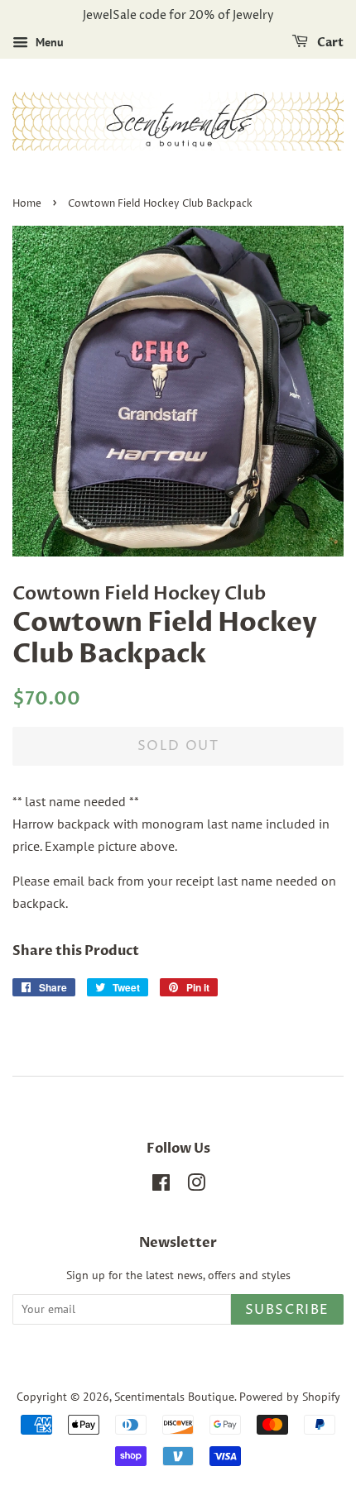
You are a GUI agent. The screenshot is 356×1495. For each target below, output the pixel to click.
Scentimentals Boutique (174, 1396)
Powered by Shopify (289, 1396)
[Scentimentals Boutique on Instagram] (196, 1185)
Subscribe (287, 1310)
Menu (48, 42)
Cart (329, 42)
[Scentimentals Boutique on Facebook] (161, 1185)
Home (26, 204)
